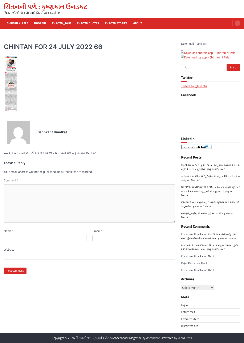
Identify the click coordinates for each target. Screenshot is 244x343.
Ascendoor (153, 338)
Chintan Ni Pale (17, 23)
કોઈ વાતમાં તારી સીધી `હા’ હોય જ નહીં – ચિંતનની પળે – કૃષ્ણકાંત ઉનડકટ (210, 178)
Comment (11, 180)
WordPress (185, 338)
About (137, 23)
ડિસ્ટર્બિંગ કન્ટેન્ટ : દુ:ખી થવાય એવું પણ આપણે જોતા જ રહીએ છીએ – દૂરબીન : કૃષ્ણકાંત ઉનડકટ (210, 167)
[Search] (237, 23)
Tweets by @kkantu (194, 86)
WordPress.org (189, 326)
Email (97, 231)
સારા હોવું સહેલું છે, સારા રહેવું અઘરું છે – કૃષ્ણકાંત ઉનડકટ (207, 215)
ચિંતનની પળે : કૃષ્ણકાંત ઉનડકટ (45, 6)
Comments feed (190, 319)
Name (9, 231)
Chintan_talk (61, 23)
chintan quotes (88, 23)
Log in (184, 305)
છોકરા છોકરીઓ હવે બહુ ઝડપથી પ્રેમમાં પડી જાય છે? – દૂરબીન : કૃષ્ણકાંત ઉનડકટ (210, 204)
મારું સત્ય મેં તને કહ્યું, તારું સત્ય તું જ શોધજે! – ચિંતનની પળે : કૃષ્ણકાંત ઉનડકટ (209, 236)
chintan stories (116, 23)
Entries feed (188, 312)
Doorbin (40, 23)
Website (9, 249)
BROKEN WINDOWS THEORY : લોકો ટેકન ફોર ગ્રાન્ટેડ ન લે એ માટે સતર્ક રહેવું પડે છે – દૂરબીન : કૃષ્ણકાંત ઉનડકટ (210, 191)
